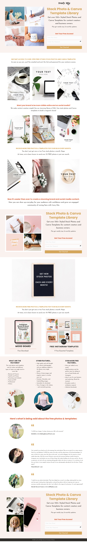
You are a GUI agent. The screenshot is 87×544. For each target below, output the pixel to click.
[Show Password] (80, 41)
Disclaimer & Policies (51, 539)
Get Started (64, 47)
